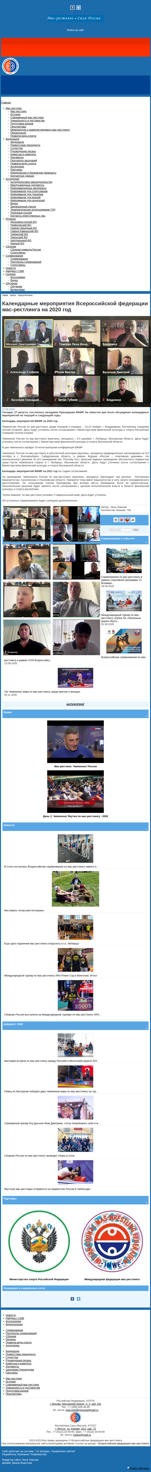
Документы (17, 157)
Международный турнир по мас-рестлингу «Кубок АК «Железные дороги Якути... (121, 618)
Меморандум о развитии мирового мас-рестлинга (40, 129)
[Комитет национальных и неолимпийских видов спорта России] (132, 521)
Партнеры (16, 169)
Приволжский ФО (20, 224)
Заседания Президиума (20, 1369)
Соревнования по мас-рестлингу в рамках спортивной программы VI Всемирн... (121, 580)
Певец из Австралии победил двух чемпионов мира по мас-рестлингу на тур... (51, 1091)
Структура (16, 148)
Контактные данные (22, 175)
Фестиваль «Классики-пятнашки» (24, 910)
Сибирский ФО (19, 234)
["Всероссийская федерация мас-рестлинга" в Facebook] (72, 8)
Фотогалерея (13, 1321)
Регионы (11, 218)
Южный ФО (17, 243)
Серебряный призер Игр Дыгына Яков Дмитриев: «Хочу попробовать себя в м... (52, 1123)
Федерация (12, 138)
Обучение (11, 283)
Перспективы (18, 126)
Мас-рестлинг (14, 108)
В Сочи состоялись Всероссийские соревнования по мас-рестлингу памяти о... (51, 866)
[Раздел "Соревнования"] (146, 541)
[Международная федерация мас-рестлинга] (121, 521)
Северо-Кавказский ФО (24, 231)
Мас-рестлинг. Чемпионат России (75, 766)
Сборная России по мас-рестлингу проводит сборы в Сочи (39, 1155)
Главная (6, 102)
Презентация (18, 132)
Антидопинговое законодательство (31, 181)
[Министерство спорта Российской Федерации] (115, 521)
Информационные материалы (28, 188)
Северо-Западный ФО (23, 228)
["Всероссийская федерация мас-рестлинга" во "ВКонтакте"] (78, 8)
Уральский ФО (19, 237)
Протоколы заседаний (23, 160)
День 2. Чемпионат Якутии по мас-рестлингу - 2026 (75, 816)
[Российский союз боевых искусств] (127, 521)
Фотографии (17, 277)
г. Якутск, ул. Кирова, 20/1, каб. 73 (75, 1428)
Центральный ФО (20, 240)
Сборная (11, 246)
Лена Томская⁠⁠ (30, 1459)
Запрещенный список (23, 206)
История (15, 114)
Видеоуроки (17, 289)
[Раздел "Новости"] (146, 828)
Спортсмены (17, 252)
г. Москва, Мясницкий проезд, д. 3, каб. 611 (75, 1403)
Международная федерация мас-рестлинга (112, 1279)
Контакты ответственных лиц (27, 215)
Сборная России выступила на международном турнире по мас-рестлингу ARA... (52, 1014)
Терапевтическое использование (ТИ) (32, 209)
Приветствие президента (25, 145)
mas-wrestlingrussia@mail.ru (81, 1410)
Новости (11, 268)
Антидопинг (17, 166)
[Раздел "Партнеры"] (146, 1201)
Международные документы (27, 185)
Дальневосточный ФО (23, 221)
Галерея (11, 274)
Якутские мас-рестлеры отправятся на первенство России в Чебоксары (47, 1189)
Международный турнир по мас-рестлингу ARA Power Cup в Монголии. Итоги (50, 975)
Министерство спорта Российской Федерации (39, 1279)
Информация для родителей (27, 200)
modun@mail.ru (82, 1434)
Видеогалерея (14, 1324)
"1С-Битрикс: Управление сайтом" (55, 1451)
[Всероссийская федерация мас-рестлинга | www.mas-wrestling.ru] (10, 74)
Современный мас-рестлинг (27, 117)
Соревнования (14, 255)
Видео (14, 203)
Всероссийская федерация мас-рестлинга (123, 1443)
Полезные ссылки (21, 212)
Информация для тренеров (26, 194)
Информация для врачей (25, 197)
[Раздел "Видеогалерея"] (146, 715)
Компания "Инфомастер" (32, 1454)
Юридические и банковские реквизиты (33, 172)
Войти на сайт (75, 30)
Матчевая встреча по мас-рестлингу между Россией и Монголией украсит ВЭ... (51, 1060)
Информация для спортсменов (29, 191)
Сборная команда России (25, 249)
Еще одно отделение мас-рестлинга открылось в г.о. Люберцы (41, 943)
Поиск (136, 530)
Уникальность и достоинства (27, 120)
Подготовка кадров (21, 123)
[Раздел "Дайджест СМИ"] (146, 1027)
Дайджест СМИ (15, 271)
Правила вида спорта (23, 135)
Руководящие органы (23, 151)
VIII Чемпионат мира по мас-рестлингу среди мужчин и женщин (42, 691)
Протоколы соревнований (25, 261)
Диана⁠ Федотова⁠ (22, 1462)
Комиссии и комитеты (23, 154)
